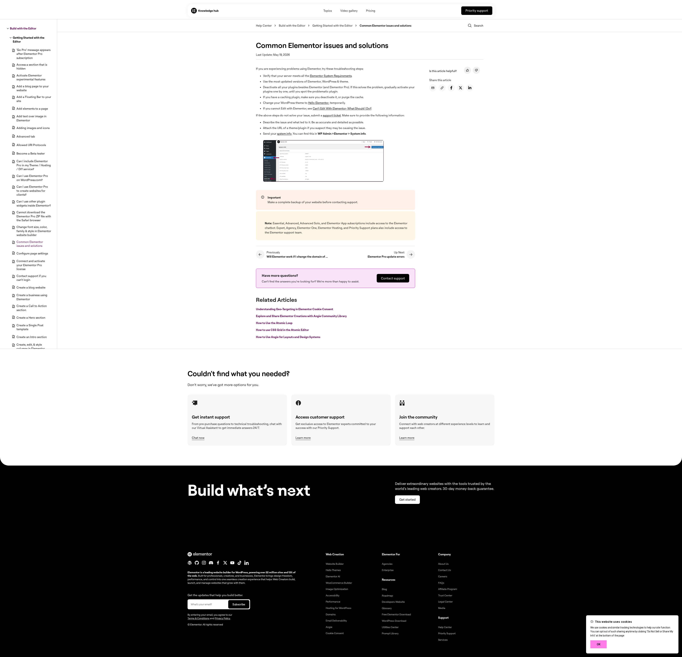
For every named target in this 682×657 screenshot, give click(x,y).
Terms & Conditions (198, 618)
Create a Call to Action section (32, 308)
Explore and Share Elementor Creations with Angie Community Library (301, 316)
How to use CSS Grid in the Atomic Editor (282, 330)
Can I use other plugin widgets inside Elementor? (34, 203)
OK (598, 644)
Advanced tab (26, 136)
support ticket (332, 115)
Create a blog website (31, 287)
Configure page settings (32, 253)
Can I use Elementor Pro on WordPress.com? (32, 178)
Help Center (264, 25)
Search (478, 25)
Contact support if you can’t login (31, 278)
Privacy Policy (222, 618)
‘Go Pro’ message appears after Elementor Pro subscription (33, 54)
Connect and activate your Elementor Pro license (31, 265)
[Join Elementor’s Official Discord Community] (211, 563)
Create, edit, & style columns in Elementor (31, 346)
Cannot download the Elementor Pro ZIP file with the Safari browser (34, 216)
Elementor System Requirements (331, 76)
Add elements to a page (32, 108)
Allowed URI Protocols (31, 145)
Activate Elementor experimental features (31, 77)
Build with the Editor (23, 28)
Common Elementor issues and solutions (30, 244)
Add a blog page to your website (33, 88)
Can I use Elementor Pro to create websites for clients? (32, 190)
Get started (407, 499)
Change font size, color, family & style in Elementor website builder (34, 231)
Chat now (198, 437)
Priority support (477, 10)
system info (284, 133)
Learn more (303, 437)
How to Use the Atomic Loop (274, 323)
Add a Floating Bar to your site (34, 99)
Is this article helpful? (443, 71)
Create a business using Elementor (32, 297)
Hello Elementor (318, 103)
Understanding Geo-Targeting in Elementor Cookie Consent (295, 309)
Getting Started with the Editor (28, 39)
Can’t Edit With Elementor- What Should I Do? (342, 108)
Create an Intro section (32, 337)
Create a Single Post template (30, 327)
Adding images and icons (33, 128)
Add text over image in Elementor (31, 118)
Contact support (393, 278)
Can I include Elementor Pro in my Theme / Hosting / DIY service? (34, 165)
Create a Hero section (31, 317)
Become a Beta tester (31, 153)
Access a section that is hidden (32, 66)
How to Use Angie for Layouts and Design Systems (288, 337)
